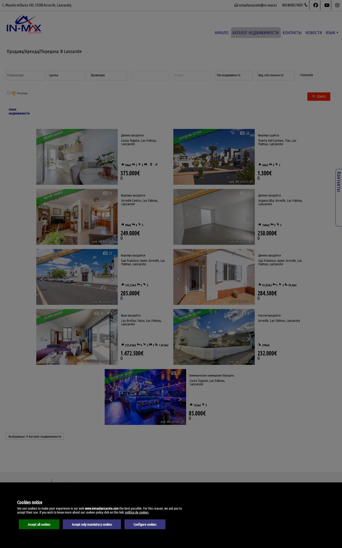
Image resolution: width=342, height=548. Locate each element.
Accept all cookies (39, 524)
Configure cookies (145, 524)
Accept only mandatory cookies (92, 524)
